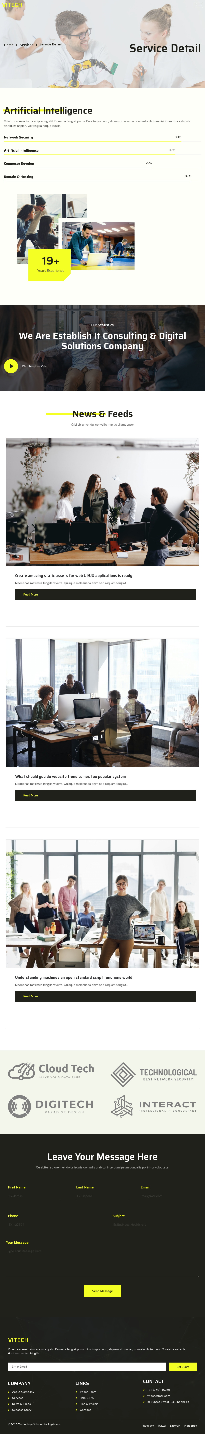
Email (145, 1187)
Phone (13, 1215)
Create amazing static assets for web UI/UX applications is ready (73, 576)
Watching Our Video (35, 366)
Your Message (17, 1242)
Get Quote (183, 1367)
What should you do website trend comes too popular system (70, 776)
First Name (17, 1187)
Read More (30, 594)
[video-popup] (11, 366)
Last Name (85, 1187)
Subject (119, 1215)
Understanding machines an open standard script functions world (73, 977)
